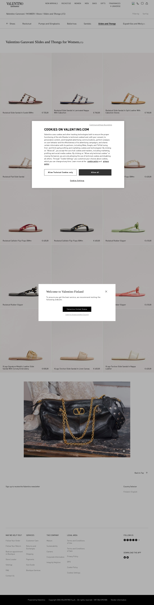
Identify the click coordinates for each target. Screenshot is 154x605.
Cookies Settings (77, 180)
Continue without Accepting (100, 125)
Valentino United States (77, 309)
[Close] (106, 291)
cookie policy (92, 161)
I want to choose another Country (77, 314)
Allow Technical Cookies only (60, 172)
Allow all (95, 172)
